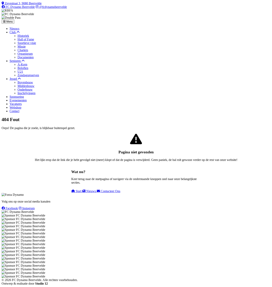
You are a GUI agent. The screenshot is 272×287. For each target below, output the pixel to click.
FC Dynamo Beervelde (20, 7)
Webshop (15, 107)
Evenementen (18, 100)
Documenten (26, 57)
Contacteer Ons (110, 191)
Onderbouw (25, 89)
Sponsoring (17, 96)
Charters (23, 50)
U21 (20, 71)
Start (78, 191)
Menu (9, 21)
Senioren (16, 61)
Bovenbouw (25, 82)
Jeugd (14, 78)
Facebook (11, 208)
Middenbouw (26, 86)
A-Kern (22, 64)
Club (13, 32)
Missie (22, 46)
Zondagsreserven (28, 75)
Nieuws (14, 28)
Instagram (28, 208)
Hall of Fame (26, 39)
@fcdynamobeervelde (52, 7)
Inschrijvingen (26, 93)
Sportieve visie (27, 43)
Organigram (25, 53)
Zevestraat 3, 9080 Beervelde (23, 3)
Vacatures (16, 104)
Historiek (23, 35)
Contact (14, 111)
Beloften (23, 68)
